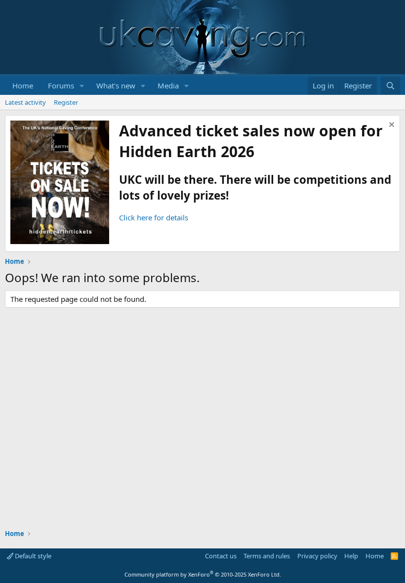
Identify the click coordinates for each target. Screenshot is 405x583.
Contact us (221, 555)
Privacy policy (317, 555)
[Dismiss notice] (390, 126)
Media (168, 85)
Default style (32, 555)
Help (351, 555)
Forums (61, 85)
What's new (115, 85)
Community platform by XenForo (202, 574)
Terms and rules (266, 555)
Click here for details (153, 217)
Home (22, 85)
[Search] (390, 86)
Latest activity (25, 102)
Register (66, 102)
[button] (82, 86)
